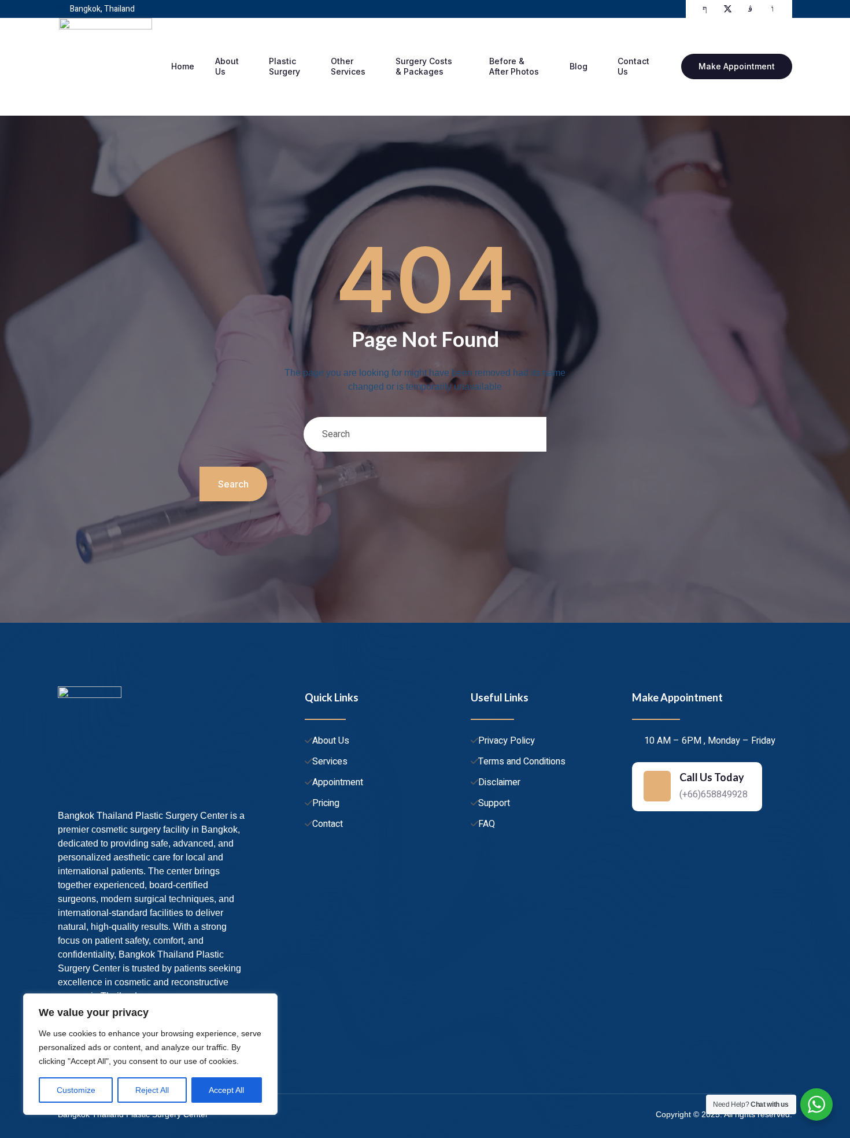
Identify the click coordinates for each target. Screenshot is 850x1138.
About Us (227, 66)
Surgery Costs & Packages (424, 66)
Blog (578, 66)
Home (182, 66)
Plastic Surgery (284, 66)
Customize (76, 1090)
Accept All (226, 1090)
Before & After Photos (514, 66)
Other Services (348, 66)
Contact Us (633, 66)
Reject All (152, 1090)
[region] (150, 1054)
